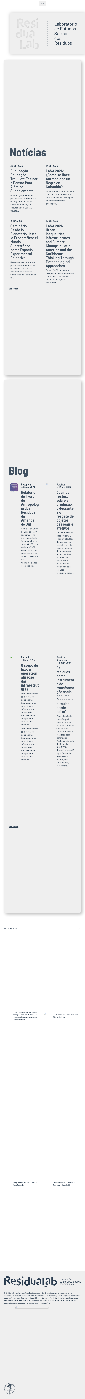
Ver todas (13, 288)
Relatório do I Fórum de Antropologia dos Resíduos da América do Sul (30, 508)
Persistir (60, 484)
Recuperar (26, 484)
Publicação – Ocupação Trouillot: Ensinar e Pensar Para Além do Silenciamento (24, 180)
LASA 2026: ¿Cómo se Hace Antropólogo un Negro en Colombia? (58, 178)
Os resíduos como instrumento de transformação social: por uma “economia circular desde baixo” (65, 689)
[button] (42, 3)
